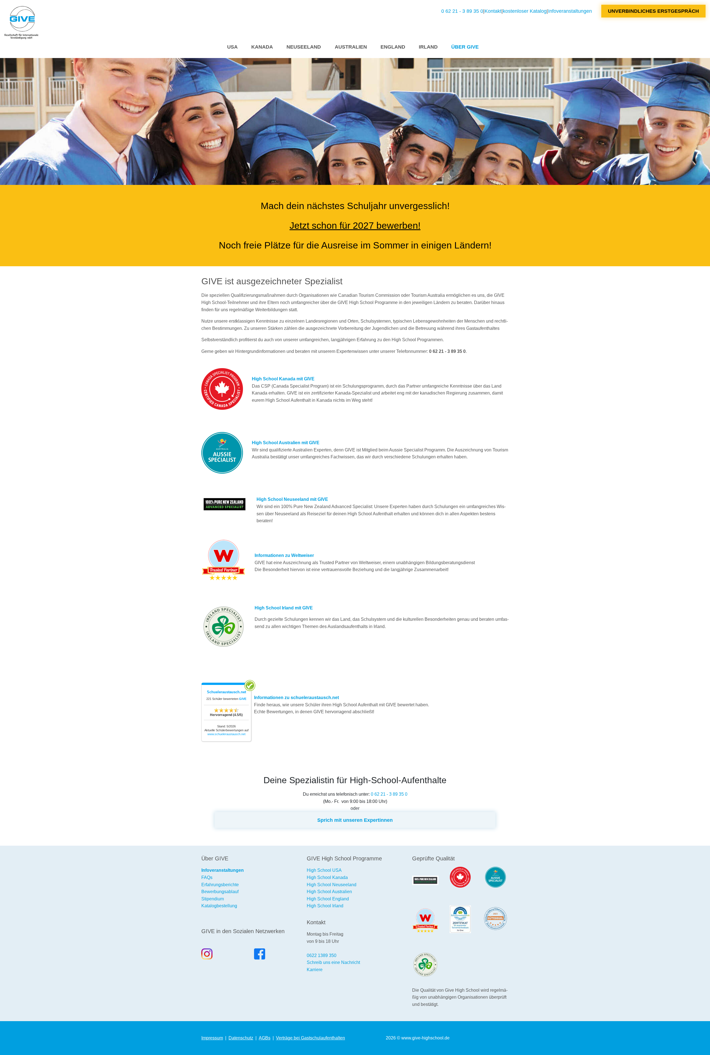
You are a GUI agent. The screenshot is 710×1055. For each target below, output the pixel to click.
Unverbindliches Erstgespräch (653, 11)
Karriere (315, 969)
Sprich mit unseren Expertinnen (355, 820)
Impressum (212, 1038)
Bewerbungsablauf (220, 891)
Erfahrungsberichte (220, 884)
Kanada (262, 47)
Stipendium (212, 898)
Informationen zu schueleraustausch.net (296, 697)
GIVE (242, 698)
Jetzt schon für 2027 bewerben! (355, 225)
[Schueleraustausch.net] (460, 919)
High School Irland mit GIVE (284, 608)
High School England (328, 898)
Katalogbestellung (219, 905)
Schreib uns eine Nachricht (333, 962)
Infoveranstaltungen (570, 11)
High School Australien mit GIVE (286, 442)
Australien (351, 47)
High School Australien (329, 891)
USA (232, 47)
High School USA (324, 870)
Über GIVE (465, 47)
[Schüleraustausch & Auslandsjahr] (21, 23)
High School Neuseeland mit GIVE (292, 499)
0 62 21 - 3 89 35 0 (462, 11)
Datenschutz (241, 1038)
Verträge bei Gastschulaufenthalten (310, 1038)
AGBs (264, 1038)
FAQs (206, 877)
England (393, 47)
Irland (428, 47)
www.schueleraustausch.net (226, 734)
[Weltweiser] (425, 920)
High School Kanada (327, 877)
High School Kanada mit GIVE (283, 378)
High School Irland (325, 905)
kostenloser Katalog (525, 11)
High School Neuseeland (331, 884)
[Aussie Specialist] (495, 877)
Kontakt (493, 11)
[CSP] (460, 877)
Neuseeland (303, 47)
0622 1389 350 (321, 955)
